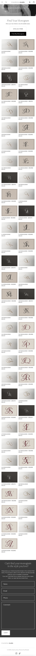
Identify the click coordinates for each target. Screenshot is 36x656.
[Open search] (6, 2)
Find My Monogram (18, 34)
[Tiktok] (20, 653)
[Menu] (2, 2)
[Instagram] (16, 653)
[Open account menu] (30, 2)
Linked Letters (15, 650)
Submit (6, 632)
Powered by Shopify (24, 650)
